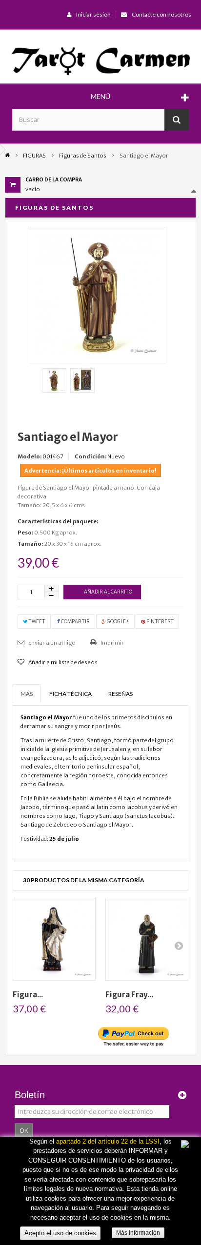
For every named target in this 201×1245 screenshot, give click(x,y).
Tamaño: (30, 543)
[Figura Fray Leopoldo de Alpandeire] (146, 939)
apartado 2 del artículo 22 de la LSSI (108, 1141)
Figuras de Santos (82, 155)
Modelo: (29, 456)
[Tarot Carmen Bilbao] (100, 60)
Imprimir (112, 642)
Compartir (75, 621)
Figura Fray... (129, 994)
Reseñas (120, 693)
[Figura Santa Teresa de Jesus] (54, 939)
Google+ (117, 621)
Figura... (28, 994)
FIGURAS (34, 155)
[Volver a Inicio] (7, 154)
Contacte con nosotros (161, 14)
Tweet (36, 621)
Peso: (25, 532)
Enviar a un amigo (51, 642)
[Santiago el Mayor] (54, 380)
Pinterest (159, 621)
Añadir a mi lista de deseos (62, 662)
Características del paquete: (58, 521)
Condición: (90, 456)
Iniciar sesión (93, 14)
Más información (138, 1232)
